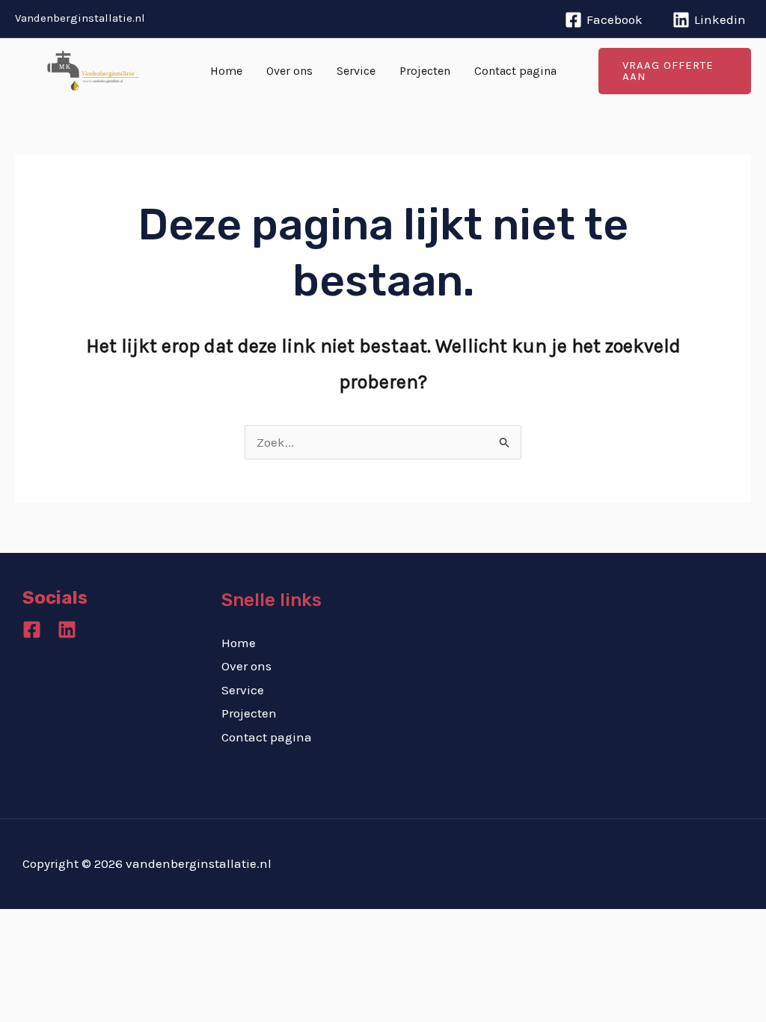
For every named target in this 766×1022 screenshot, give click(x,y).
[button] (675, 71)
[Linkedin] (67, 629)
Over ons (289, 71)
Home (226, 71)
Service (356, 71)
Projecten (424, 71)
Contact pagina (515, 71)
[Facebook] (31, 629)
